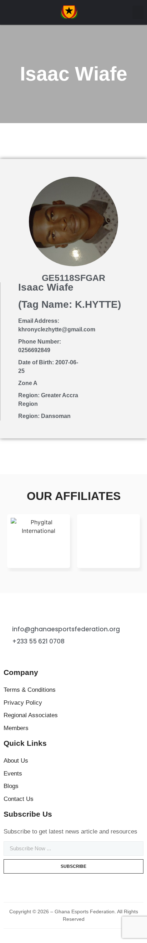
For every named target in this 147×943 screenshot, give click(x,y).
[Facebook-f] (6, 656)
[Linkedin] (48, 656)
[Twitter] (20, 656)
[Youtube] (62, 656)
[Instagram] (34, 656)
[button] (138, 12)
